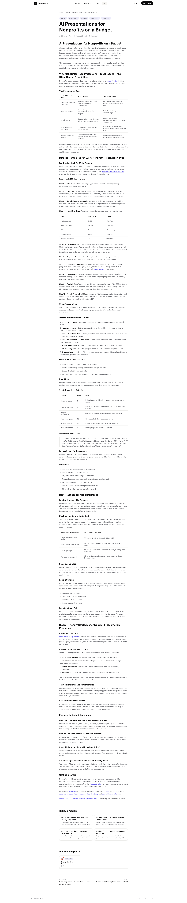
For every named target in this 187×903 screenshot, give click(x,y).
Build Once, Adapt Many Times (73, 649)
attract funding (112, 81)
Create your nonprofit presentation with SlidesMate (78, 799)
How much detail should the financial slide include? (83, 720)
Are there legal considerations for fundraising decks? (84, 760)
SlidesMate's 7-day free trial (69, 637)
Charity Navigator (99, 269)
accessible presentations (111, 794)
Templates (87, 3)
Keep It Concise (66, 580)
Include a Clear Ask (68, 608)
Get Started (147, 3)
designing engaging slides (68, 794)
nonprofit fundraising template (113, 172)
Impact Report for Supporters (73, 451)
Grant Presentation (68, 304)
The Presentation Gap (69, 91)
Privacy (147, 899)
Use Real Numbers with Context (74, 516)
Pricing (97, 3)
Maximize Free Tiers (68, 633)
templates (72, 791)
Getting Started (67, 775)
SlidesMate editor (96, 784)
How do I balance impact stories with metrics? (80, 734)
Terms (154, 899)
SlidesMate (41, 3)
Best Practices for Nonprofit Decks (78, 494)
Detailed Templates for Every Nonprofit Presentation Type (91, 157)
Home (61, 12)
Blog (104, 3)
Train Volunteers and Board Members (76, 685)
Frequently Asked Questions (75, 715)
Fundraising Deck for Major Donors (75, 163)
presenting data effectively (88, 794)
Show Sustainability (68, 564)
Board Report (65, 379)
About (140, 899)
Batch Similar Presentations (72, 701)
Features (78, 3)
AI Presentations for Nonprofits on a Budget (90, 43)
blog (107, 791)
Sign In (136, 3)
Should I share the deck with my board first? (79, 747)
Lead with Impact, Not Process (73, 500)
